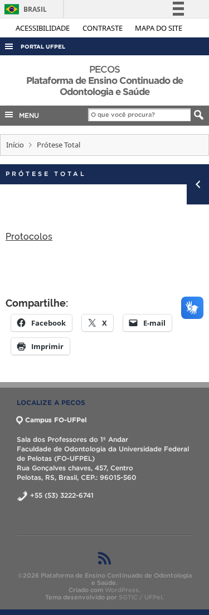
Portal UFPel (43, 47)
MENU (26, 115)
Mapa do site (158, 28)
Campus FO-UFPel (56, 419)
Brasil (23, 9)
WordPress (122, 590)
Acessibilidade (43, 28)
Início (15, 145)
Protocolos (29, 236)
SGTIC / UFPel (140, 597)
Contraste (103, 28)
